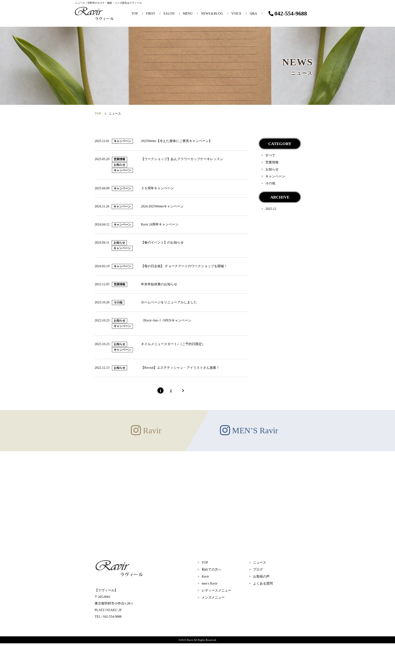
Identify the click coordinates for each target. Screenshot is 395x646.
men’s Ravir (209, 583)
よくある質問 (263, 583)
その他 (270, 183)
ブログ (258, 569)
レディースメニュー (216, 590)
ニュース (259, 562)
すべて (270, 155)
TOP (134, 13)
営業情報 (272, 162)
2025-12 (270, 208)
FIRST (150, 13)
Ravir (205, 576)
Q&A (253, 13)
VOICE (236, 13)
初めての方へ (211, 569)
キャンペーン (275, 176)
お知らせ (272, 169)
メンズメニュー (213, 597)
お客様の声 (261, 576)
